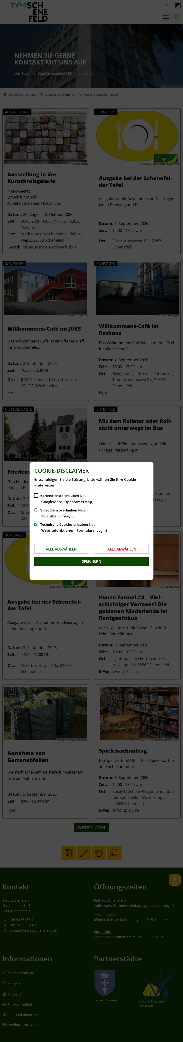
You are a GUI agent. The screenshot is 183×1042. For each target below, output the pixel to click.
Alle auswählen (61, 549)
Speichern (91, 561)
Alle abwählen (121, 549)
